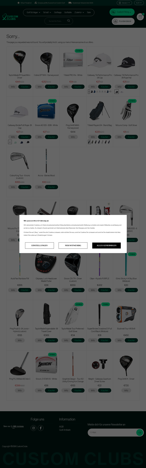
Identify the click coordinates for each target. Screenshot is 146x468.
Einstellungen (39, 245)
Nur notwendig (73, 245)
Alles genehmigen (106, 245)
